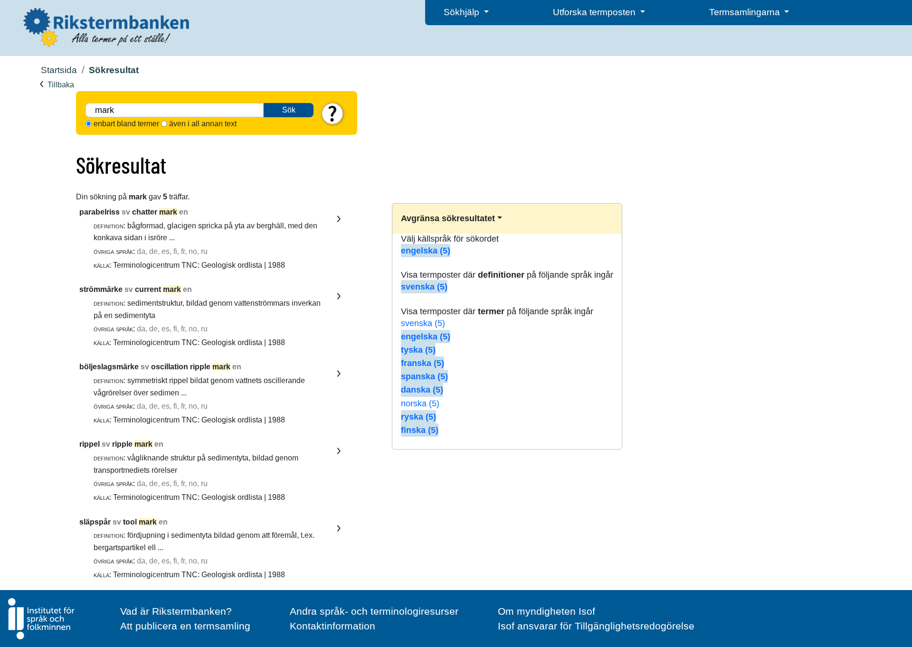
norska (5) (420, 403)
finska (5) (419, 430)
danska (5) (422, 389)
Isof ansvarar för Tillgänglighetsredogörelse (596, 625)
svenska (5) (424, 286)
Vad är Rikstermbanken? (176, 611)
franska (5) (422, 363)
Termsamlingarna (745, 12)
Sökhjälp (463, 12)
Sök (288, 110)
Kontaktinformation (332, 625)
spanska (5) (424, 376)
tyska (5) (418, 350)
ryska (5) (418, 417)
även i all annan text (203, 124)
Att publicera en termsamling (185, 625)
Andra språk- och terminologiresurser (374, 611)
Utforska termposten (595, 12)
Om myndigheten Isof (546, 611)
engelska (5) (425, 250)
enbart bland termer (126, 124)
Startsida (59, 70)
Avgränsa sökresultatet (448, 218)
